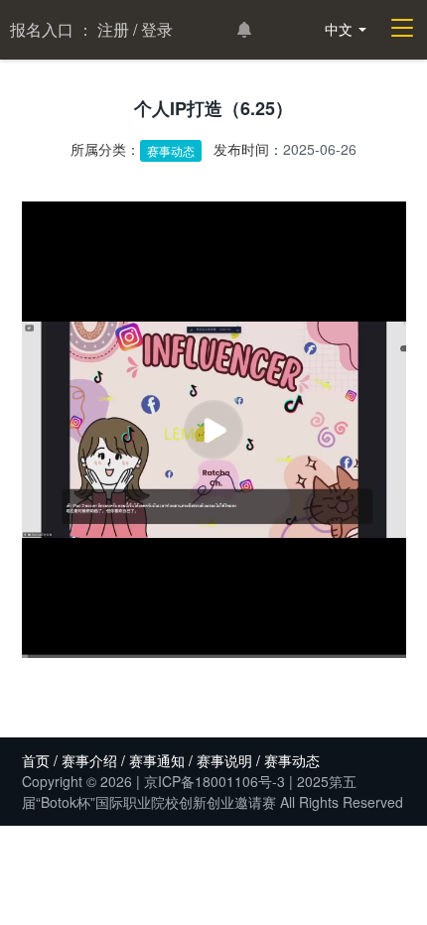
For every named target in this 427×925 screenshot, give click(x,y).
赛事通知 (157, 760)
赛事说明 (224, 760)
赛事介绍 (89, 760)
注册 (113, 29)
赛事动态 (171, 150)
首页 (36, 760)
